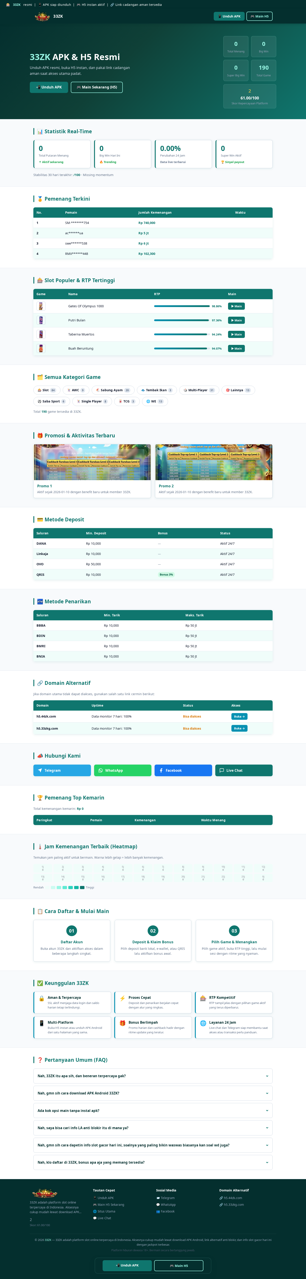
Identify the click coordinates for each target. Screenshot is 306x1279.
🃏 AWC (75, 390)
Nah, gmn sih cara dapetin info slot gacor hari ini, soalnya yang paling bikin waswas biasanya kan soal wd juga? (133, 1145)
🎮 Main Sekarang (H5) (97, 87)
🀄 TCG (126, 401)
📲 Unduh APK (49, 87)
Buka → (239, 716)
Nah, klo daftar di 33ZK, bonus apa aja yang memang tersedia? (91, 1162)
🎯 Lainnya (237, 390)
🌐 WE (154, 401)
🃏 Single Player (91, 401)
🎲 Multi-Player (198, 390)
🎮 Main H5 (259, 16)
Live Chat (234, 770)
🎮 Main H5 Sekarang (108, 1204)
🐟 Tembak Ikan (156, 390)
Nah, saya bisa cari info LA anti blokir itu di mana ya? (83, 1128)
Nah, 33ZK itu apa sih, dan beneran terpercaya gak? (82, 1076)
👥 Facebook (165, 1211)
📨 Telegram (165, 1198)
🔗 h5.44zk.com (230, 1198)
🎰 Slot (46, 390)
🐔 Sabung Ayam (112, 390)
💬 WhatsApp (166, 1204)
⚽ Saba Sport (51, 401)
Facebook (174, 770)
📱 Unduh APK (229, 16)
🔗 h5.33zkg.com (231, 1204)
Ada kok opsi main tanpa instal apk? (68, 1110)
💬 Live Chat (102, 1218)
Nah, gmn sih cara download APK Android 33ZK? (78, 1093)
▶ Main (236, 306)
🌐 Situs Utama (104, 1211)
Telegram (53, 770)
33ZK (48, 1240)
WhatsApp (114, 770)
